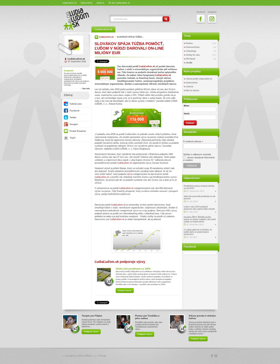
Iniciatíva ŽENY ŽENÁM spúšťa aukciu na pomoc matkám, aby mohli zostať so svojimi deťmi (200, 219)
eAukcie (100, 3)
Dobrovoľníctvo (193, 47)
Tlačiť (72, 138)
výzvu (130, 174)
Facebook (74, 110)
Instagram (216, 356)
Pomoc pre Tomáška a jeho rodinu (147, 317)
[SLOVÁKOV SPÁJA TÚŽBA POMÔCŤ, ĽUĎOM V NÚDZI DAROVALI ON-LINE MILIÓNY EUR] (105, 73)
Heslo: (187, 114)
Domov (96, 37)
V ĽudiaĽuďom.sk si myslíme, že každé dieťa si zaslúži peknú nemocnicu (198, 232)
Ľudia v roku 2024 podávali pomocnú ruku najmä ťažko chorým (199, 208)
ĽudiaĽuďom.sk (69, 3)
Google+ (73, 124)
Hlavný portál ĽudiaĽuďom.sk (199, 79)
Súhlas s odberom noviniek (197, 154)
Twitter (72, 117)
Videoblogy (191, 51)
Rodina (189, 43)
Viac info (86, 89)
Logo (140, 356)
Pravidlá (102, 356)
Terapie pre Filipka (92, 315)
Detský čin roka (193, 55)
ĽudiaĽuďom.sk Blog (76, 19)
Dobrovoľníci (87, 3)
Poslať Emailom (77, 131)
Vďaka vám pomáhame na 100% (133, 268)
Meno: (186, 106)
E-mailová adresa (193, 141)
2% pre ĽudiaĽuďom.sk (119, 3)
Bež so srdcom (192, 90)
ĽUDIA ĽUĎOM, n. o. (87, 356)
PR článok (190, 59)
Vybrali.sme (75, 104)
